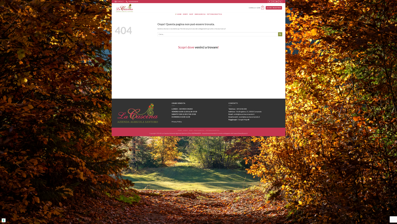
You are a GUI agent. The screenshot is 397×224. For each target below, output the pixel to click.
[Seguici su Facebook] (269, 1)
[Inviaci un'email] (276, 1)
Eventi (185, 14)
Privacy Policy (177, 122)
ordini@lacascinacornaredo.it (244, 114)
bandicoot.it (243, 133)
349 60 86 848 (241, 109)
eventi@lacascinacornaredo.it (249, 117)
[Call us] (280, 1)
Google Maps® (243, 120)
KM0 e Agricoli (200, 14)
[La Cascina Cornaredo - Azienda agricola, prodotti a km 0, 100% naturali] (125, 7)
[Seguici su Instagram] (273, 1)
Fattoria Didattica (214, 14)
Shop (191, 14)
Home (179, 14)
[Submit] (280, 34)
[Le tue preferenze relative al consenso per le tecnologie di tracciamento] (4, 220)
